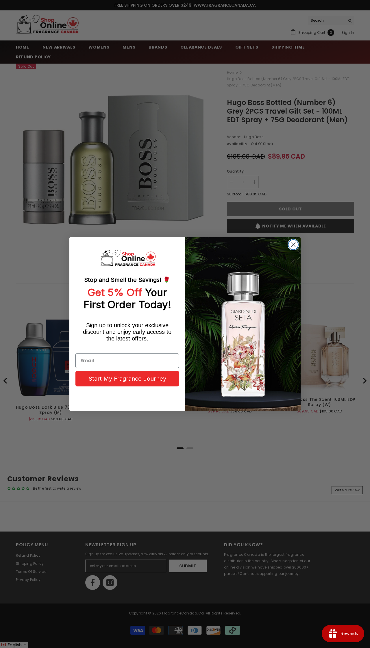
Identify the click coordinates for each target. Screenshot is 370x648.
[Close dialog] (293, 245)
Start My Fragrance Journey (127, 378)
